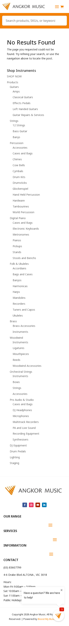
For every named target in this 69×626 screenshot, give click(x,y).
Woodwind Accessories (27, 366)
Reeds (16, 360)
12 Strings (19, 125)
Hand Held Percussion (26, 194)
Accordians (19, 268)
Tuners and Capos (24, 309)
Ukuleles (18, 315)
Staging (14, 463)
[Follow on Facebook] (24, 505)
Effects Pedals (21, 103)
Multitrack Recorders (26, 422)
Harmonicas (20, 286)
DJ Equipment (18, 445)
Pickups (17, 246)
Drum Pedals (18, 451)
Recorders (19, 303)
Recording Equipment (26, 433)
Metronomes (21, 234)
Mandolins (19, 298)
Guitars (14, 87)
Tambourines (21, 206)
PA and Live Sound (24, 428)
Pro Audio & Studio (22, 400)
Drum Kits (19, 177)
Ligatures (18, 348)
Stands (17, 252)
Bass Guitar (20, 131)
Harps (16, 292)
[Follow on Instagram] (31, 505)
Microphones (21, 416)
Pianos (17, 240)
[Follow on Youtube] (37, 505)
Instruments (20, 332)
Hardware (19, 200)
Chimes (17, 159)
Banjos (17, 280)
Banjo (16, 137)
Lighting (15, 457)
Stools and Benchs (24, 258)
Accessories (20, 147)
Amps (16, 91)
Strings (14, 121)
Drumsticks (20, 183)
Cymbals (18, 171)
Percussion (16, 143)
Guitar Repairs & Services (28, 115)
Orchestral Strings (21, 371)
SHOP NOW (14, 76)
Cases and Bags (23, 153)
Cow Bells (19, 165)
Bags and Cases (23, 274)
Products (12, 82)
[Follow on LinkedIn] (44, 505)
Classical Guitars (23, 97)
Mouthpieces (21, 354)
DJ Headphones (22, 410)
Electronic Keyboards (26, 228)
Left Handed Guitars (25, 109)
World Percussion (23, 212)
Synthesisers (20, 439)
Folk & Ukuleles (19, 264)
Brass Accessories (24, 326)
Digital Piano (18, 218)
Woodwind (16, 337)
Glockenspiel (20, 188)
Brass (13, 321)
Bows (16, 382)
